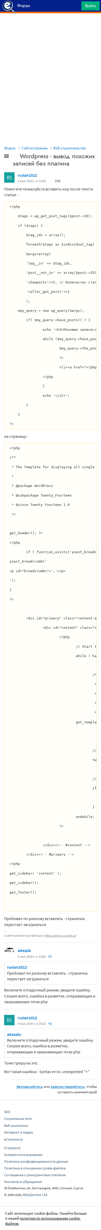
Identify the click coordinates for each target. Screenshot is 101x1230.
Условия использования (23, 1154)
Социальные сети (18, 1118)
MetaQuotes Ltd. (35, 1194)
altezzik (24, 950)
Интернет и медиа (18, 1132)
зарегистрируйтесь (67, 1086)
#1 (50, 956)
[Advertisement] (50, 26)
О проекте (12, 1148)
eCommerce (13, 1139)
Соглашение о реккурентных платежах (35, 1175)
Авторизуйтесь (30, 1086)
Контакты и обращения (23, 1181)
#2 (50, 1023)
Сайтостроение (34, 148)
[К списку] (15, 157)
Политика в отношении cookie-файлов (35, 1168)
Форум (10, 148)
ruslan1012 (27, 175)
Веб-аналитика (16, 1125)
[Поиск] (76, 7)
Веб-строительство (69, 148)
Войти (90, 6)
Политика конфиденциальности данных (36, 1161)
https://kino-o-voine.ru (60, 935)
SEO (7, 1111)
